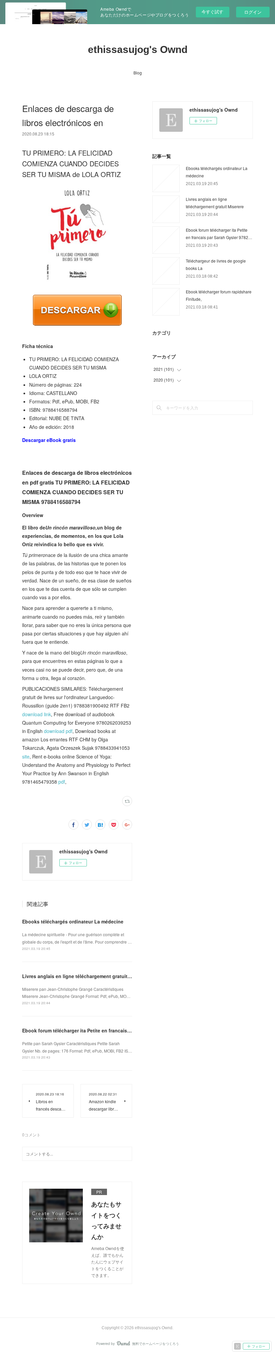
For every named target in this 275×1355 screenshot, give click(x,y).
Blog (137, 72)
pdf (61, 781)
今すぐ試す (212, 11)
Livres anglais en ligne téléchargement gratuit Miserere (85, 976)
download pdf (58, 731)
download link (36, 714)
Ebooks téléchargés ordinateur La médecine (72, 921)
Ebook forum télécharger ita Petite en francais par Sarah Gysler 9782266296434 (112, 1030)
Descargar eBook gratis (49, 440)
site (26, 756)
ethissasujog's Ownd (137, 49)
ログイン (253, 12)
